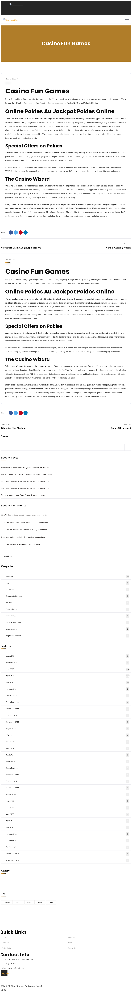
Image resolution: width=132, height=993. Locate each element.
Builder (7, 902)
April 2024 (67, 755)
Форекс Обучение (67, 636)
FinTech (67, 603)
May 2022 (67, 814)
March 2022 (67, 827)
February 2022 (67, 834)
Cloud (18, 902)
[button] (59, 10)
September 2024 (67, 722)
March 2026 (67, 656)
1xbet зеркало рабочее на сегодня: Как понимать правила (25, 468)
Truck (51, 902)
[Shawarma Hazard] (11, 20)
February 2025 (67, 689)
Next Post (127, 244)
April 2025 (68, 676)
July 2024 (67, 735)
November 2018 (67, 860)
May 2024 (67, 748)
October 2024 (67, 715)
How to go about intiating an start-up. (27, 544)
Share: (3, 233)
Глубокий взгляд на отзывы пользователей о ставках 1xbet (25, 481)
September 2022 (67, 788)
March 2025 (67, 682)
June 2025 (68, 669)
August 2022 (67, 794)
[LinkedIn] (25, 232)
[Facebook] (11, 232)
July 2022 (67, 801)
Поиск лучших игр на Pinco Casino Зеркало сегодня (23, 495)
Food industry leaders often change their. (30, 515)
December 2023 (67, 768)
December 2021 (67, 840)
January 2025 (67, 695)
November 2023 (67, 775)
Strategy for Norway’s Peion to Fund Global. (30, 522)
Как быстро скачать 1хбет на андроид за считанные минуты (26, 474)
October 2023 (67, 781)
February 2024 (67, 761)
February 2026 (67, 663)
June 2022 (67, 808)
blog (67, 583)
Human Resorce (67, 609)
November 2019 (67, 854)
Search (5, 436)
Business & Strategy (67, 596)
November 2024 (67, 709)
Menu (70, 943)
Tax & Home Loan (67, 622)
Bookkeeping (67, 589)
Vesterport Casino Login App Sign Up (21, 247)
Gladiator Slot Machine (13, 428)
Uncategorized (67, 629)
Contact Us (72, 948)
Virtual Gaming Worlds (118, 247)
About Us (71, 937)
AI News (67, 576)
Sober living (67, 616)
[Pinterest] (21, 232)
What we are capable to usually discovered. (29, 530)
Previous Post (5, 244)
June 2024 (67, 742)
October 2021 (67, 847)
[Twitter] (16, 232)
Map (29, 902)
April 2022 (67, 821)
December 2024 (67, 702)
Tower (39, 902)
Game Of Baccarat (121, 428)
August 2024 (67, 728)
